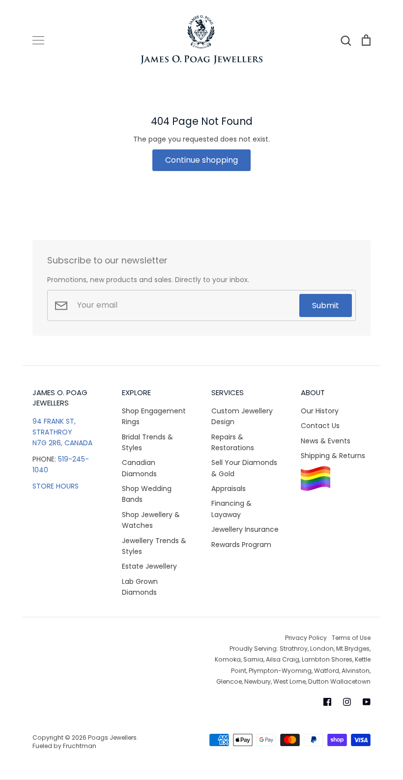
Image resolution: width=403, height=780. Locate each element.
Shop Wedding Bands (147, 494)
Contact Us (320, 426)
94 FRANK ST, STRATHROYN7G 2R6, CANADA (62, 432)
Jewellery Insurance (245, 529)
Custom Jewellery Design (242, 416)
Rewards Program (241, 544)
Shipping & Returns (333, 456)
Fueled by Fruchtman (64, 746)
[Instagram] (347, 702)
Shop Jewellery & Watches (151, 520)
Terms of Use (351, 638)
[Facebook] (327, 702)
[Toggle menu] (38, 40)
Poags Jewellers (112, 737)
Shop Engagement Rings (154, 416)
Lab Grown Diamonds (140, 587)
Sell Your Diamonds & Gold (244, 468)
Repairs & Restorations (232, 442)
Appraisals (228, 488)
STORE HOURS (55, 486)
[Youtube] (366, 702)
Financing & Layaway (231, 508)
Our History (320, 411)
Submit (325, 305)
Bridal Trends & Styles (147, 442)
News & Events (325, 441)
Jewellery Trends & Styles (154, 546)
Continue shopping (201, 160)
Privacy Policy (306, 638)
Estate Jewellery (149, 566)
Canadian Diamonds (139, 468)
